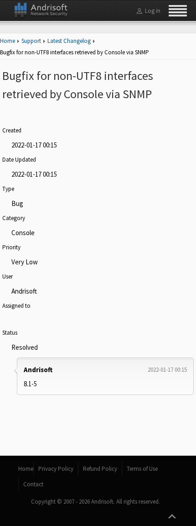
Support (31, 41)
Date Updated (19, 159)
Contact (33, 484)
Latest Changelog (69, 41)
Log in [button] (152, 11)
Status (9, 333)
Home (7, 41)
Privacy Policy (55, 469)
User (7, 276)
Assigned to (16, 306)
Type (8, 189)
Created (11, 130)
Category (13, 218)
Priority (11, 247)
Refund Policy (100, 469)
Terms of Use (142, 469)
